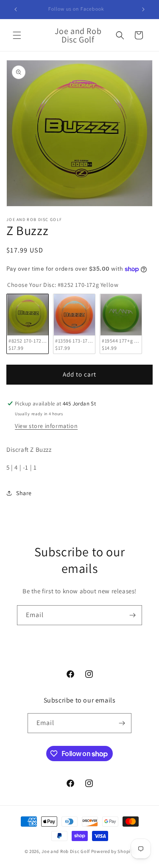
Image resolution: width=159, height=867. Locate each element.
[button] (17, 35)
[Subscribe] (132, 615)
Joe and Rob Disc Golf (66, 851)
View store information (46, 426)
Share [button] (24, 493)
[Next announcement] (143, 9)
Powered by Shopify (113, 851)
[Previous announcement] (15, 9)
